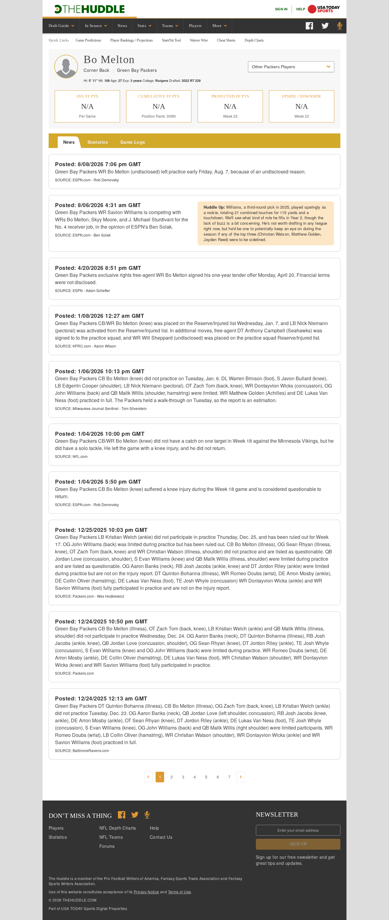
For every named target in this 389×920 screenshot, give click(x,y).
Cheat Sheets (226, 40)
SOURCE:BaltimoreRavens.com (82, 750)
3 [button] (183, 777)
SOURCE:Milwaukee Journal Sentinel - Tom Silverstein (101, 408)
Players (195, 25)
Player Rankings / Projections (131, 40)
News (122, 25)
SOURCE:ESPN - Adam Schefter (82, 290)
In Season (93, 25)
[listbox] (61, 25)
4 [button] (195, 777)
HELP (300, 9)
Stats (142, 25)
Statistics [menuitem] (98, 142)
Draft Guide (59, 25)
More (217, 25)
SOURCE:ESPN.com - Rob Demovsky (87, 179)
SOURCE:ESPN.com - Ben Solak (83, 234)
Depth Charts (254, 40)
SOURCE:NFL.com (71, 456)
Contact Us (161, 837)
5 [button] (206, 777)
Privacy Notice (146, 891)
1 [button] (160, 777)
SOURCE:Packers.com (74, 673)
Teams (167, 25)
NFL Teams (111, 837)
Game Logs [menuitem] (132, 142)
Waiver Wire (199, 40)
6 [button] (218, 777)
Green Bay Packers (137, 70)
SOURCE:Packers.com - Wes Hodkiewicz (89, 596)
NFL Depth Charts (117, 828)
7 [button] (229, 777)
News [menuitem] (69, 142)
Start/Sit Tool (171, 40)
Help (154, 828)
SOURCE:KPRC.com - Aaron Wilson (85, 345)
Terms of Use (179, 891)
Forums (107, 846)
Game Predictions (88, 40)
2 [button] (171, 777)
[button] (148, 777)
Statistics (58, 837)
